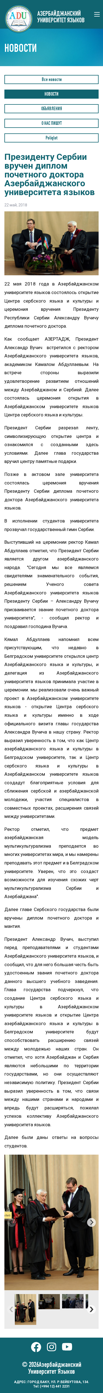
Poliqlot (51, 138)
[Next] (91, 1222)
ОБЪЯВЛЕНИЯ (51, 109)
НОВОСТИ (51, 94)
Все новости (52, 80)
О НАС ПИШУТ (51, 124)
